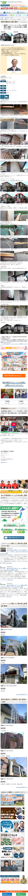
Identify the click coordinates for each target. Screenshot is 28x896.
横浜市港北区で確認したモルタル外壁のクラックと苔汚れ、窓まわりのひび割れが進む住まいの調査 (14, 551)
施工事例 (7, 17)
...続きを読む (9, 563)
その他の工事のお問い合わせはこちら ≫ (14, 375)
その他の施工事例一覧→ (22, 694)
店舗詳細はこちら (4, 462)
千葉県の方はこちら (21, 894)
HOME (2, 17)
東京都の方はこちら (7, 894)
